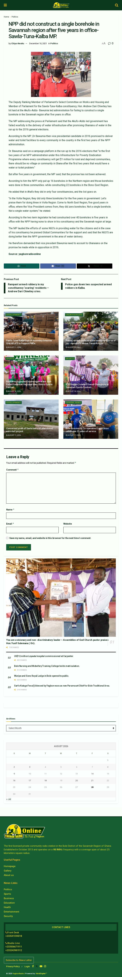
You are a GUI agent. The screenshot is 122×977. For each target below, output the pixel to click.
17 (30, 780)
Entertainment (11, 911)
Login (27, 966)
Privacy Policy (13, 966)
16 (14, 780)
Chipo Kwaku (17, 43)
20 (76, 780)
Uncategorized (74, 315)
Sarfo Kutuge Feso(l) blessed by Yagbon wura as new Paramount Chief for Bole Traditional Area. (62, 685)
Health (7, 907)
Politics (15, 17)
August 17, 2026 (14, 435)
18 (45, 780)
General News (73, 403)
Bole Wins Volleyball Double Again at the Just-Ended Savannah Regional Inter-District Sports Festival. (29, 384)
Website (67, 524)
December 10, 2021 (38, 43)
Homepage (9, 866)
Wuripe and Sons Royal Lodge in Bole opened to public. (41, 676)
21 (92, 780)
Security (8, 916)
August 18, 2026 (14, 391)
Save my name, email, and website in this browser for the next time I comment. (50, 538)
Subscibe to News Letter (19, 960)
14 (92, 773)
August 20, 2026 (73, 347)
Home (6, 17)
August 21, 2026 (14, 347)
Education (9, 902)
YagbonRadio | (19, 974)
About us (9, 875)
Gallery (7, 870)
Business (9, 898)
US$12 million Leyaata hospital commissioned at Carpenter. (44, 656)
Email (10, 523)
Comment (12, 469)
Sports (10, 359)
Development (13, 315)
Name (10, 509)
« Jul (8, 799)
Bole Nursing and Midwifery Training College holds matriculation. (47, 666)
